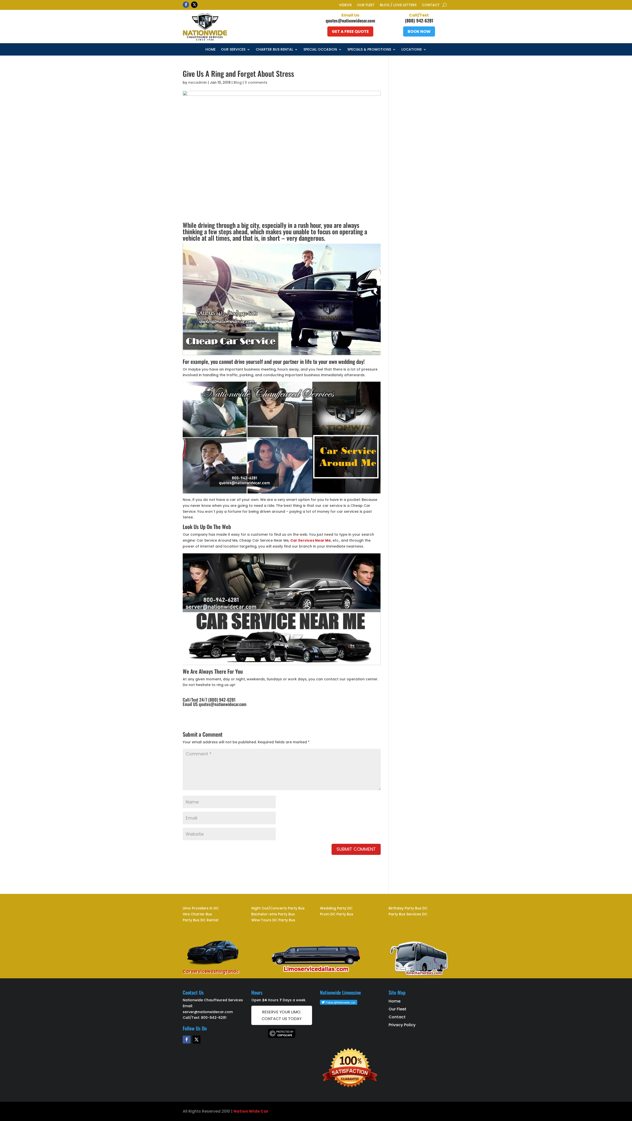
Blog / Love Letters (398, 5)
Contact (431, 5)
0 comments (256, 82)
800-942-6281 (213, 1017)
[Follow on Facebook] (186, 4)
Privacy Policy (402, 1025)
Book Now (419, 31)
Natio (239, 1111)
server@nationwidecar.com (208, 1011)
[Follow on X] (194, 4)
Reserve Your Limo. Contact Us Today (282, 1015)
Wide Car (258, 1111)
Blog (238, 82)
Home (210, 50)
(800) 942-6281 (419, 20)
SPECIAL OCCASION (320, 50)
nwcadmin (197, 82)
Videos (345, 5)
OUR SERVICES (233, 50)
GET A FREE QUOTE (350, 31)
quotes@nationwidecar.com (350, 20)
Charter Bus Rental (274, 50)
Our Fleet (366, 5)
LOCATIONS (411, 50)
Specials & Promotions (369, 50)
